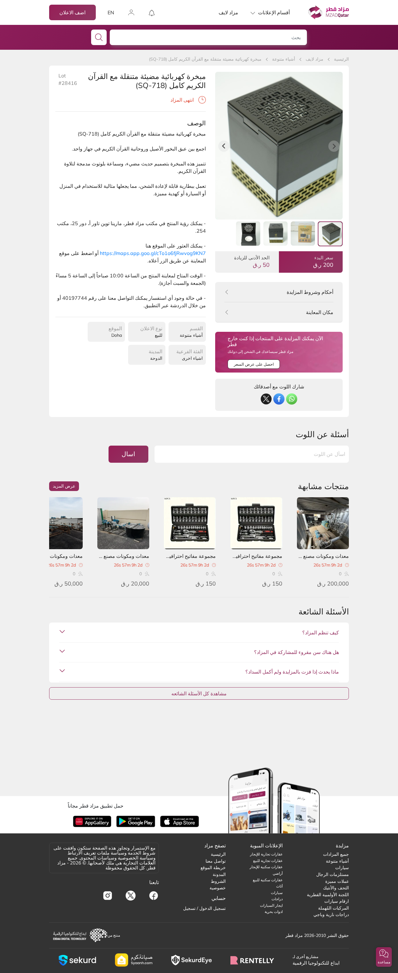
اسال (128, 454)
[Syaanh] (133, 960)
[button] (384, 957)
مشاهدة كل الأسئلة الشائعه (199, 693)
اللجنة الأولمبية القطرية (328, 894)
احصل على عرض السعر (254, 364)
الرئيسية (341, 59)
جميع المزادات (336, 854)
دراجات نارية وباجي (331, 914)
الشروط (218, 881)
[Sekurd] (77, 960)
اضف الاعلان (72, 12)
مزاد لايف (228, 12)
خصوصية (218, 888)
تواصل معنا (216, 861)
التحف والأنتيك (336, 888)
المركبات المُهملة (333, 908)
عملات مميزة (337, 881)
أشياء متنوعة (283, 59)
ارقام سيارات (336, 901)
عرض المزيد (64, 486)
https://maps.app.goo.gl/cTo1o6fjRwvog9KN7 (153, 253)
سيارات (342, 867)
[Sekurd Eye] (191, 960)
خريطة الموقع (213, 867)
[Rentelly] (252, 960)
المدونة (219, 874)
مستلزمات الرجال (332, 874)
